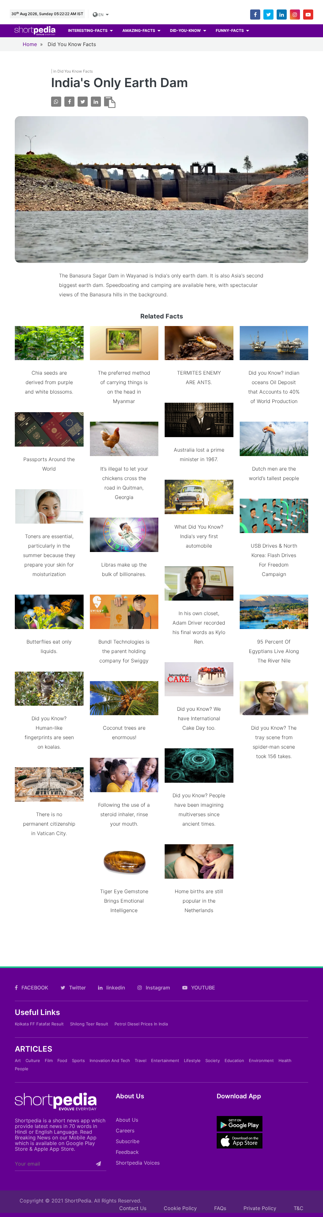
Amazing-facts (139, 30)
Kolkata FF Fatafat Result (39, 1023)
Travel (140, 1060)
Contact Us (132, 1208)
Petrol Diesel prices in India (141, 1023)
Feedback (127, 1152)
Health (285, 1060)
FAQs (220, 1208)
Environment (261, 1060)
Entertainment (165, 1060)
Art (18, 1060)
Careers (125, 1130)
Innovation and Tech (110, 1060)
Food (62, 1060)
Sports (78, 1060)
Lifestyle (192, 1060)
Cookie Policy (180, 1208)
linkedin (115, 987)
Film (49, 1060)
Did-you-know (186, 30)
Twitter (77, 987)
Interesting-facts (88, 30)
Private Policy (260, 1208)
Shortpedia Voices (138, 1163)
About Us (127, 1120)
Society (212, 1060)
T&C (298, 1208)
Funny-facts (230, 30)
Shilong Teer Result (89, 1023)
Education (234, 1060)
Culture (33, 1060)
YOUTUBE (202, 987)
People (21, 1068)
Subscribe (127, 1141)
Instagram (157, 987)
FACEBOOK (34, 987)
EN (101, 14)
